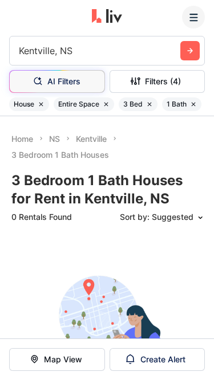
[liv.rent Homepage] (107, 17)
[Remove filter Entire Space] (106, 104)
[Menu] (193, 17)
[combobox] (20, 50)
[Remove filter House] (41, 104)
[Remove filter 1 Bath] (193, 104)
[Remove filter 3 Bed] (149, 104)
